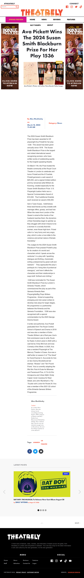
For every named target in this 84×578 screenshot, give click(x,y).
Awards (59, 62)
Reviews (56, 19)
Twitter (33, 405)
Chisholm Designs (74, 572)
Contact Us (26, 563)
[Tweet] (35, 451)
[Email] (41, 451)
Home (32, 19)
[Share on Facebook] (29, 451)
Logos (34, 563)
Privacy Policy (21, 572)
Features (71, 19)
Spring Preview (16, 19)
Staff (5, 563)
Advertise (16, 563)
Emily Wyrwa (22, 502)
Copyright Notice (33, 572)
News (44, 19)
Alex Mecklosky (36, 119)
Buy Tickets (35, 25)
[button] (50, 25)
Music (66, 473)
